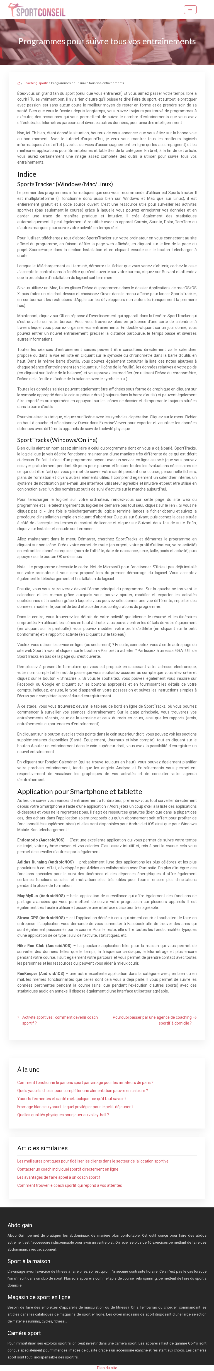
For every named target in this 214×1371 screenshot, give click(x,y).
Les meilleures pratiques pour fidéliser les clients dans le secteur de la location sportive (93, 1161)
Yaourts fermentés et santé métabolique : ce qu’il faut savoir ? (72, 1098)
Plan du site (107, 1368)
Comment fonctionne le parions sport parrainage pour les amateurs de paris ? (85, 1082)
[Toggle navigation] (190, 9)
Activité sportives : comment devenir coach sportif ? (60, 1020)
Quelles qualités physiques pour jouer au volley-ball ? (63, 1115)
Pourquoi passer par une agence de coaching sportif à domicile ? (152, 1020)
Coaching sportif (35, 83)
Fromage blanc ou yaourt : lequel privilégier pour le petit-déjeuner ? (75, 1107)
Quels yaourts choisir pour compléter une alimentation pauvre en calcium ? (82, 1090)
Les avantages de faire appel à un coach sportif (58, 1177)
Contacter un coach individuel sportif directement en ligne (67, 1169)
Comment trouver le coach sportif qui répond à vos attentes (69, 1185)
